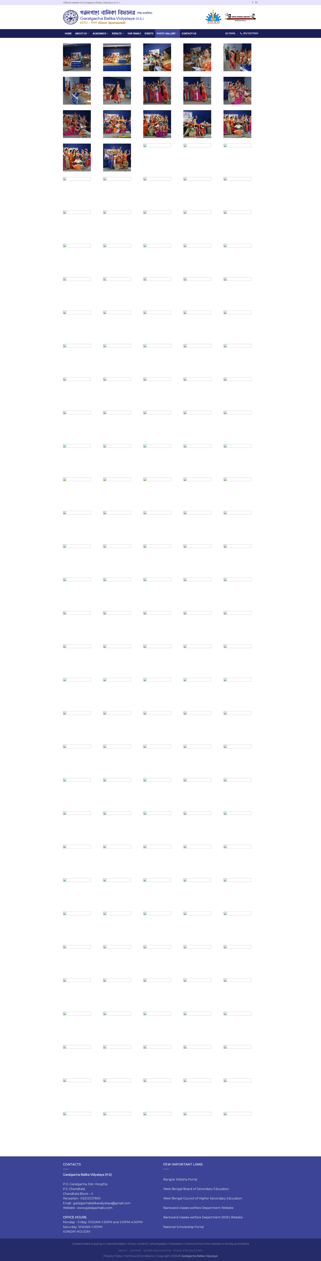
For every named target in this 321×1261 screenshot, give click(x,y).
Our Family (134, 33)
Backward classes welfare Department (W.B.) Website (203, 1217)
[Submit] (176, 17)
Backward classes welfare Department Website (198, 1208)
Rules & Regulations (188, 1250)
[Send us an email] (256, 2)
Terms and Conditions (139, 1256)
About (122, 1250)
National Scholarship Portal (183, 1227)
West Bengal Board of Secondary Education (196, 1189)
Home (68, 33)
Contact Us (189, 33)
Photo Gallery (166, 33)
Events (149, 33)
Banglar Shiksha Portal (180, 1179)
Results (116, 33)
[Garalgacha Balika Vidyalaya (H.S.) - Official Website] (107, 17)
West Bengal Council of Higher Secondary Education (202, 1198)
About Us (81, 33)
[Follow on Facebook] (253, 2)
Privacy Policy (112, 1256)
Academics (99, 33)
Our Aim (135, 1250)
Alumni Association (157, 1250)
